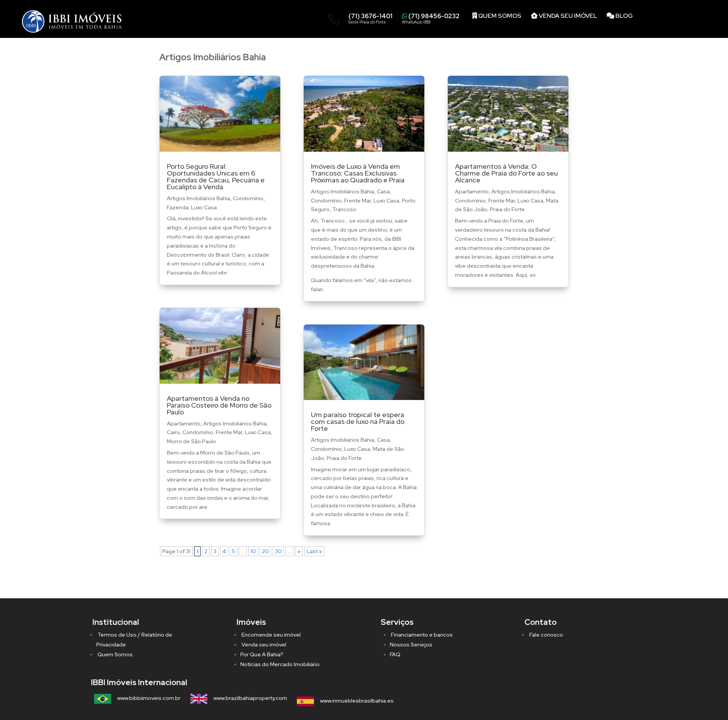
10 (253, 551)
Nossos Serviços (411, 644)
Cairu (173, 432)
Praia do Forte (344, 458)
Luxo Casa (204, 207)
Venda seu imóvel (263, 644)
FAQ (395, 654)
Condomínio (248, 198)
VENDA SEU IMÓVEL (567, 16)
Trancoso (344, 209)
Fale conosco (545, 634)
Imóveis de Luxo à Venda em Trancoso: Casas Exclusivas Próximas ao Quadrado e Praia (358, 173)
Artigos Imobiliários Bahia (198, 198)
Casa (383, 191)
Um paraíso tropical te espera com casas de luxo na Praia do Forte (358, 421)
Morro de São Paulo (191, 441)
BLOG (623, 16)
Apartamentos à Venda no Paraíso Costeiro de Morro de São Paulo (219, 405)
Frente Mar (229, 432)
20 (265, 551)
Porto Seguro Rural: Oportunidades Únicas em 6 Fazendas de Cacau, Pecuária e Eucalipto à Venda (216, 176)
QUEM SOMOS (499, 16)
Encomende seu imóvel (270, 634)
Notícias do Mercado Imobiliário (280, 664)
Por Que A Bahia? (261, 654)
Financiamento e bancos (421, 634)
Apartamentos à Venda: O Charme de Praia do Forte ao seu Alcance (506, 173)
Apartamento (184, 423)
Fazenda (177, 207)
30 (278, 551)
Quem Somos (114, 654)
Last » (314, 551)
